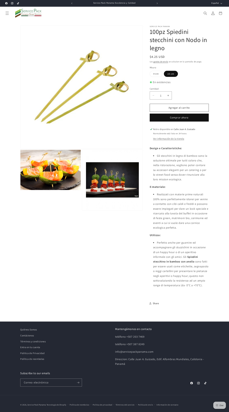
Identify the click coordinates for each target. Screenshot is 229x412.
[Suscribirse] (78, 383)
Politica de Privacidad (32, 353)
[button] (7, 13)
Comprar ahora (179, 117)
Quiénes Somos (28, 329)
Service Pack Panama (36, 405)
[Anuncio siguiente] (157, 3)
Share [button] (156, 303)
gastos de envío (160, 61)
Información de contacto (167, 404)
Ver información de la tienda (168, 138)
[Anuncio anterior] (71, 3)
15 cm (170, 73)
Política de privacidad (102, 404)
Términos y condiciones (33, 341)
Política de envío (145, 404)
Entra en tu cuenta (30, 347)
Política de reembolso (32, 358)
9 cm (157, 74)
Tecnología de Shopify (56, 405)
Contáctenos (27, 335)
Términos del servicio (125, 404)
